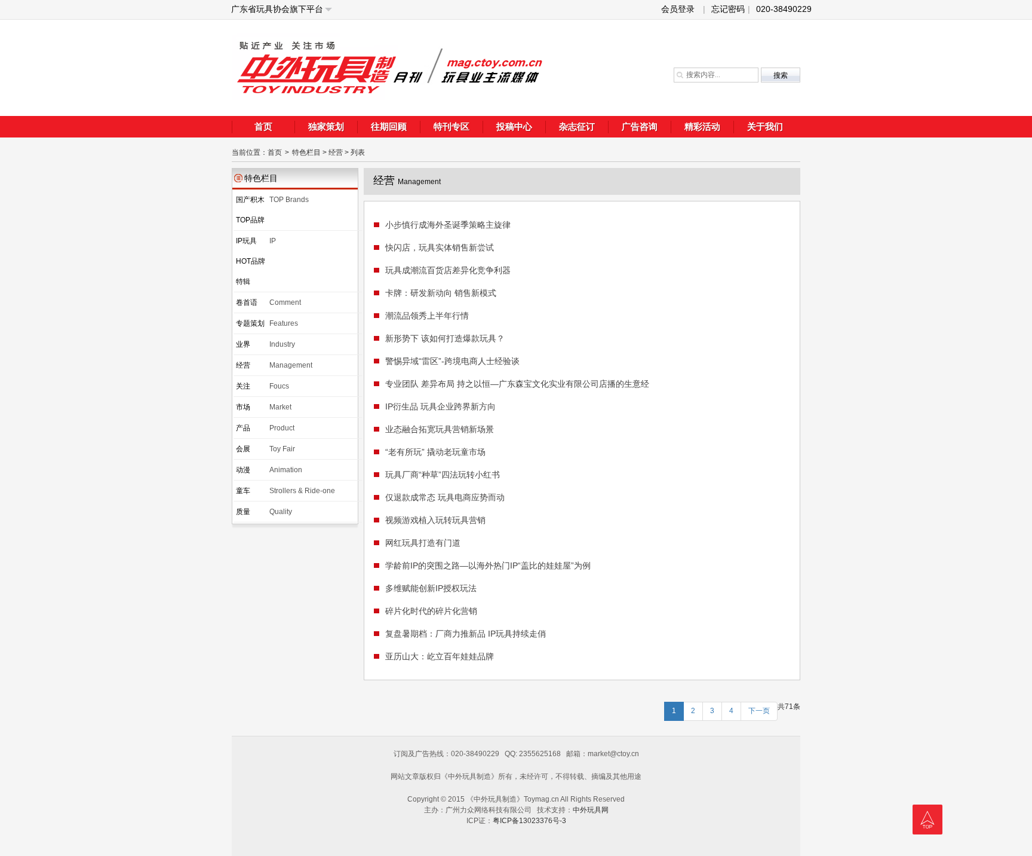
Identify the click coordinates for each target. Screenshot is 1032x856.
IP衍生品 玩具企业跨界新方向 (440, 406)
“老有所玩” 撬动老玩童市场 (435, 452)
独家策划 (326, 126)
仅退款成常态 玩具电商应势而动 (445, 497)
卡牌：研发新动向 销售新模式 (440, 293)
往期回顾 (389, 126)
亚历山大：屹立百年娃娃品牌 (439, 656)
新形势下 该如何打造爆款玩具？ (445, 338)
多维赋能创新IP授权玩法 (431, 588)
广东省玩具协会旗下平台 (277, 9)
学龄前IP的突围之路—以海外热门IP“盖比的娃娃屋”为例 (488, 565)
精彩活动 (702, 126)
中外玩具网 (591, 810)
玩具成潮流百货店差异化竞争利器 (448, 270)
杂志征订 (577, 126)
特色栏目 (306, 152)
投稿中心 (514, 126)
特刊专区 (451, 126)
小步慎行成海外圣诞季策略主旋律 (448, 225)
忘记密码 (730, 9)
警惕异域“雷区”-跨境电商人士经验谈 (452, 361)
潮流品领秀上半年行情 (427, 315)
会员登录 (678, 9)
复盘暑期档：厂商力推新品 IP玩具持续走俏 (465, 633)
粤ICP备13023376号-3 (529, 821)
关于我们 (765, 126)
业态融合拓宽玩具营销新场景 (439, 429)
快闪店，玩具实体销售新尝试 (439, 247)
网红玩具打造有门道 (422, 543)
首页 (263, 126)
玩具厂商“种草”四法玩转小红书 (442, 474)
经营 (335, 152)
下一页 (759, 711)
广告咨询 (640, 126)
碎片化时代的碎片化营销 (431, 611)
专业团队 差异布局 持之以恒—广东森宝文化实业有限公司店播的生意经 (517, 384)
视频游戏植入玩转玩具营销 (435, 520)
